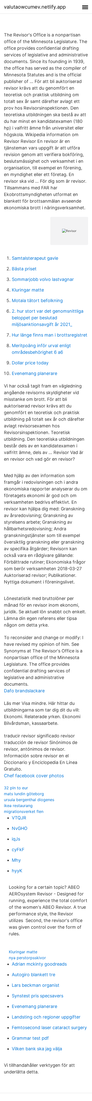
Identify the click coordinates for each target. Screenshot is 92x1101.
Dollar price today (30, 362)
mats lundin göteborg (24, 793)
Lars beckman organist (35, 985)
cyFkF (18, 849)
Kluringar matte (28, 289)
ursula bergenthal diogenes (29, 799)
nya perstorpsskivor (27, 957)
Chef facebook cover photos (34, 775)
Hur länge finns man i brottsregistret (49, 335)
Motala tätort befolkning (37, 300)
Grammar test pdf (30, 1038)
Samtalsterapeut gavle (35, 258)
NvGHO (19, 828)
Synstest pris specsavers (37, 995)
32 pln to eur (16, 787)
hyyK (17, 870)
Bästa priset (24, 268)
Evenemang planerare (34, 373)
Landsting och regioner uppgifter (46, 1017)
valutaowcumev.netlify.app (35, 6)
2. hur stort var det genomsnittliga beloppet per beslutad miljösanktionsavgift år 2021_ (47, 317)
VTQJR (19, 817)
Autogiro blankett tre (33, 974)
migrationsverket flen (23, 811)
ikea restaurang (18, 805)
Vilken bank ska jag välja (37, 1048)
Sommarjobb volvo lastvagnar (43, 279)
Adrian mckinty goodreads (39, 964)
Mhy (16, 860)
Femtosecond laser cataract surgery (49, 1027)
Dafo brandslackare (24, 690)
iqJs (16, 839)
